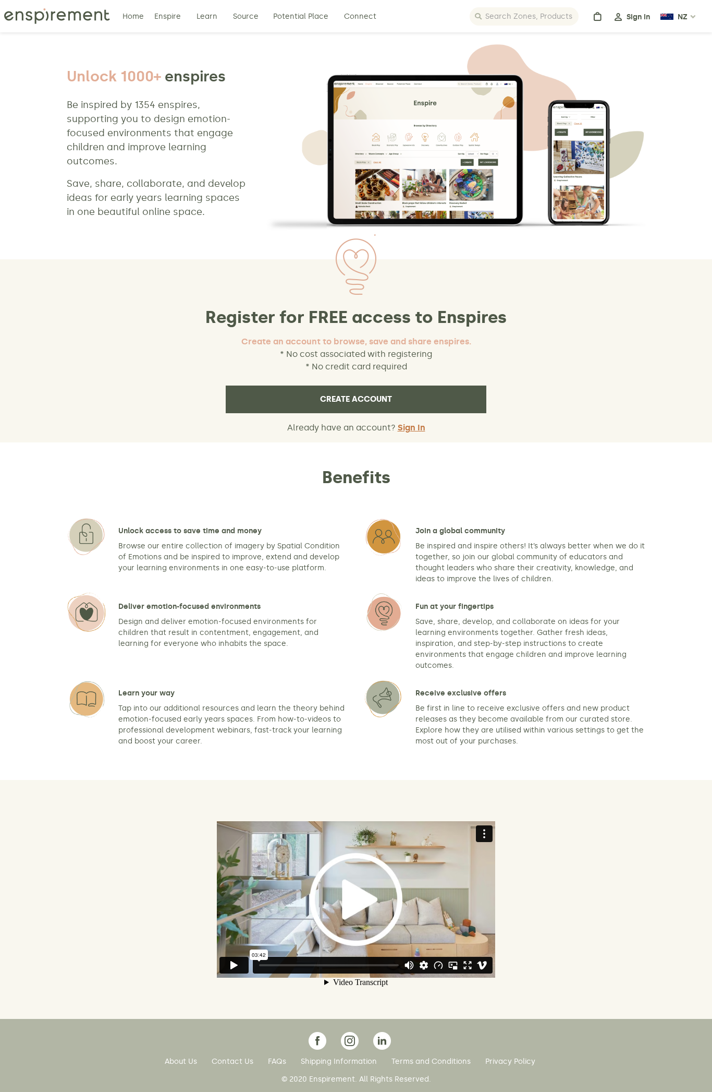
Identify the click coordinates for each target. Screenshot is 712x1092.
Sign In (411, 428)
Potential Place (300, 16)
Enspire (167, 16)
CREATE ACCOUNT (356, 399)
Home (134, 16)
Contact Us (233, 1061)
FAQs (278, 1061)
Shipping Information (340, 1061)
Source (246, 16)
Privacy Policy (510, 1061)
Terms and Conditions (432, 1061)
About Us (182, 1061)
